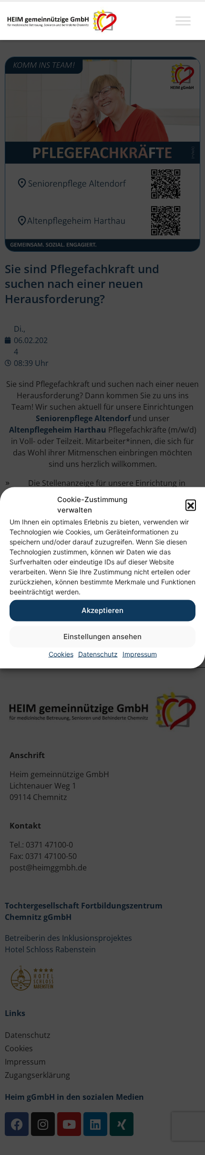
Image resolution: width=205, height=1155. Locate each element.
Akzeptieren (102, 610)
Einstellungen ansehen (102, 636)
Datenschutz (98, 654)
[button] (190, 505)
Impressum (140, 654)
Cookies (61, 654)
